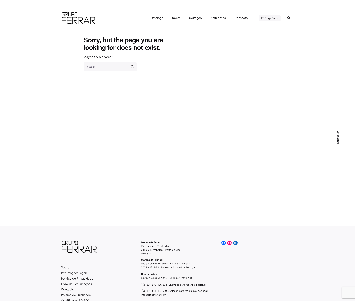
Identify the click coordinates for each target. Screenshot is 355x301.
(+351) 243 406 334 (155, 284)
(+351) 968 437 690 (155, 291)
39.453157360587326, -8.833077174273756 (166, 278)
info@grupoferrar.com (153, 294)
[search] (132, 66)
